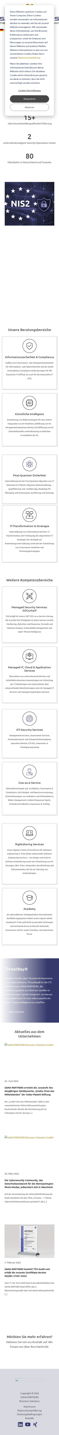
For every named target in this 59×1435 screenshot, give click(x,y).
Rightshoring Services (29, 844)
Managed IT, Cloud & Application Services (29, 668)
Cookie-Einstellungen (29, 90)
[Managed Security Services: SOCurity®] (29, 596)
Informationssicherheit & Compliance (29, 357)
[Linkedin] (20, 1424)
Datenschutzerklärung (29, 57)
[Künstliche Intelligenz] (29, 403)
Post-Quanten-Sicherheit (29, 475)
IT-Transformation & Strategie (29, 526)
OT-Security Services (29, 729)
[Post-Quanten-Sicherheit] (29, 464)
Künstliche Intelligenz (29, 414)
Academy (29, 908)
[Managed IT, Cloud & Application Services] (29, 656)
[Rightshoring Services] (29, 833)
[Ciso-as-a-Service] (29, 772)
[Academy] (29, 898)
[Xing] (35, 1424)
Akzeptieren (29, 98)
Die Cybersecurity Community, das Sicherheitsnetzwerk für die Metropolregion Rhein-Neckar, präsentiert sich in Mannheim (29, 1184)
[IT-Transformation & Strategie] (29, 515)
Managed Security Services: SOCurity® (29, 608)
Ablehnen (29, 107)
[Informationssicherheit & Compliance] (29, 346)
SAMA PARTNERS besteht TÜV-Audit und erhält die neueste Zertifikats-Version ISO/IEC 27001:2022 (27, 1272)
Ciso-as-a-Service (29, 782)
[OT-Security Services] (29, 719)
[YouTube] (28, 1424)
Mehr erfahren (16, 1121)
